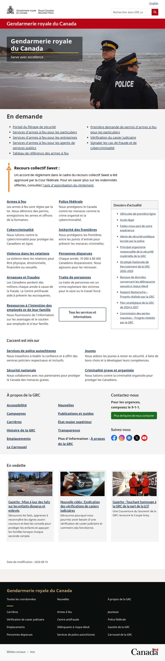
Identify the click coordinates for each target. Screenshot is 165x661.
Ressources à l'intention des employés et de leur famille (29, 307)
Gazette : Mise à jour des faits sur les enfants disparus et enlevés (29, 506)
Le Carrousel (17, 447)
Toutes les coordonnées (21, 599)
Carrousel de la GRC (120, 634)
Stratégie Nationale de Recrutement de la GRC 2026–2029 (135, 266)
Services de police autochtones (31, 351)
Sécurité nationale (21, 370)
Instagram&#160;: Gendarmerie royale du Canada (122, 438)
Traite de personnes (75, 277)
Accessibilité (17, 405)
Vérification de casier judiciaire (25, 619)
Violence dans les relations (28, 253)
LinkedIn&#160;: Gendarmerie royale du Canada (129, 438)
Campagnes (16, 413)
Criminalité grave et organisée (109, 370)
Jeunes (90, 351)
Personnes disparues (75, 253)
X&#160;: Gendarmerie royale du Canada (137, 438)
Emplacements (19, 438)
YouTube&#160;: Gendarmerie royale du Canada (144, 438)
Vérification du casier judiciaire (113, 137)
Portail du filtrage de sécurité (34, 127)
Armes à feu (16, 201)
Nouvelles (66, 405)
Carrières (14, 422)
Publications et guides (76, 413)
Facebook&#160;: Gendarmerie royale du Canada (114, 438)
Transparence (69, 430)
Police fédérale (71, 201)
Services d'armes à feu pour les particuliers (45, 132)
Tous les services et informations (82, 314)
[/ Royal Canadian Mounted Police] (30, 9)
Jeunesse (113, 612)
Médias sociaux (16, 652)
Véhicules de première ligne (138, 214)
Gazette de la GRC (119, 627)
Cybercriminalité (20, 229)
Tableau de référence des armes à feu (41, 153)
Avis (32, 652)
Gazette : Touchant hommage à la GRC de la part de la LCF (134, 504)
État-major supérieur (75, 422)
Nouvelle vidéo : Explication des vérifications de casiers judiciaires (80, 506)
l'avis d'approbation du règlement (68, 185)
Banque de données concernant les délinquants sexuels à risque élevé (137, 281)
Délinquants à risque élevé (73, 627)
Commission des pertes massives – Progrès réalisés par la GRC (137, 317)
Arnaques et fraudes (23, 277)
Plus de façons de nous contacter (134, 415)
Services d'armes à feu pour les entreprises (45, 137)
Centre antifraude (68, 619)
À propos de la (119, 599)
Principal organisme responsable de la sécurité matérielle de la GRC (137, 251)
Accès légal (127, 220)
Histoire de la (21, 430)
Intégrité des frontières (78, 229)
